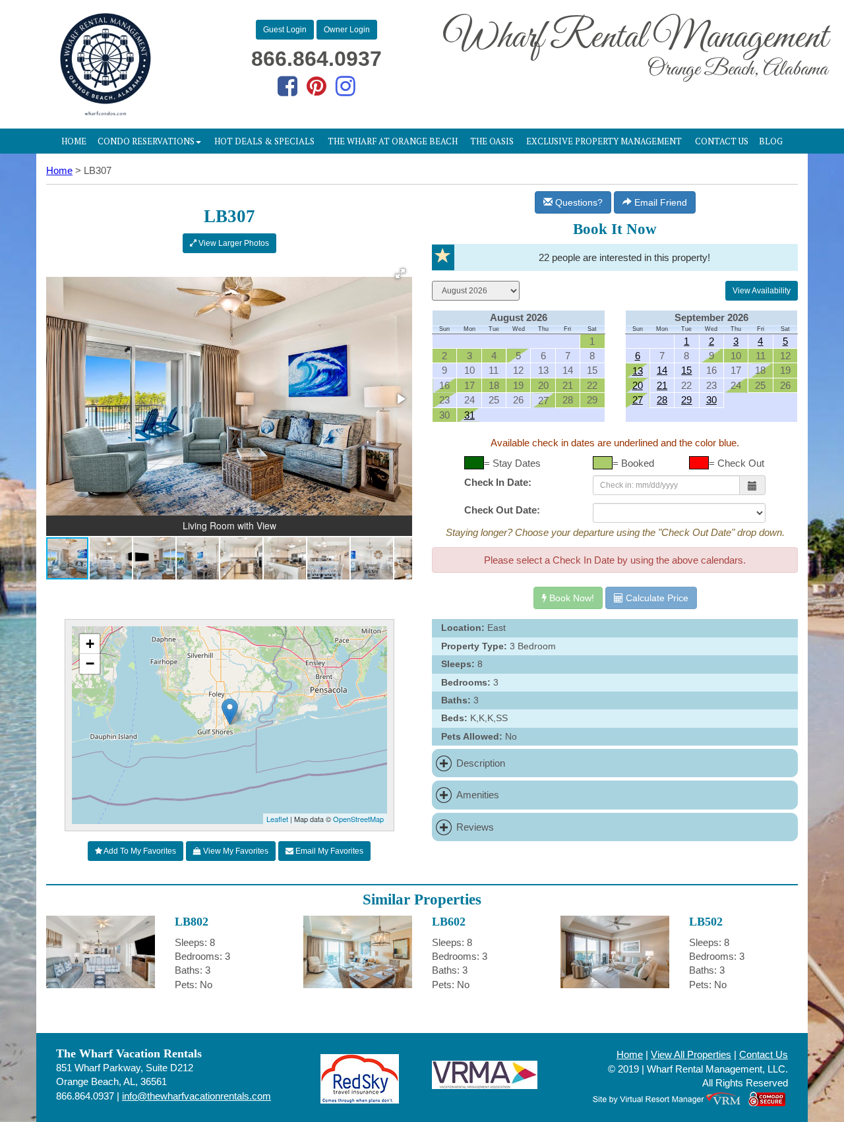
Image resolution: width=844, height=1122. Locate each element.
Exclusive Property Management (604, 141)
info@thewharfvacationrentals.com (196, 1096)
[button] (400, 273)
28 (662, 399)
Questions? (578, 202)
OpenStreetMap (358, 818)
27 (637, 399)
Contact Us (721, 141)
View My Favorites (234, 851)
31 (469, 415)
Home (73, 141)
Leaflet (277, 818)
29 (686, 399)
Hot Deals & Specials (264, 141)
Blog (771, 141)
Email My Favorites (328, 851)
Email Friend (659, 202)
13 (637, 370)
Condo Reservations (146, 141)
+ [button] (90, 643)
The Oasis (492, 141)
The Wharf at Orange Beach (393, 141)
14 (662, 370)
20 (637, 385)
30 (711, 399)
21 (662, 385)
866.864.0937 (316, 59)
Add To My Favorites (139, 851)
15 (686, 370)
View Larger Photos (232, 243)
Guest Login (285, 29)
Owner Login (347, 29)
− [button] (90, 663)
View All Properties (691, 1054)
